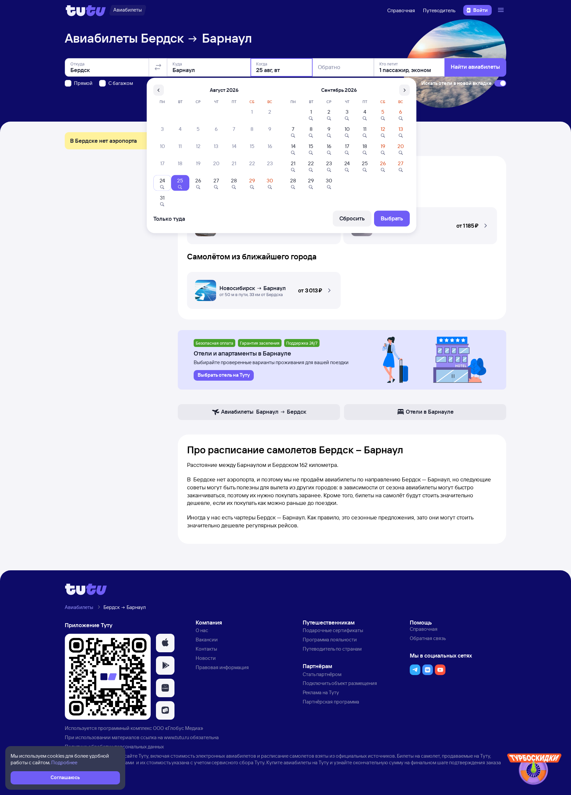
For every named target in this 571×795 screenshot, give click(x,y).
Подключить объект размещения (340, 683)
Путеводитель (439, 10)
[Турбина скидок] (534, 770)
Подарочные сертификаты (333, 630)
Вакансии (207, 639)
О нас (202, 630)
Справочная (401, 10)
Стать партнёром (322, 674)
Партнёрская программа (331, 702)
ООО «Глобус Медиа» (178, 728)
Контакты (206, 649)
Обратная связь (428, 638)
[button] (420, 223)
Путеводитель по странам (332, 649)
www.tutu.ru (176, 737)
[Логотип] (86, 10)
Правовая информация (222, 667)
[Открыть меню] (501, 10)
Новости (206, 658)
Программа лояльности (330, 639)
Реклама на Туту (321, 692)
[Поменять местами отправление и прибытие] (158, 67)
